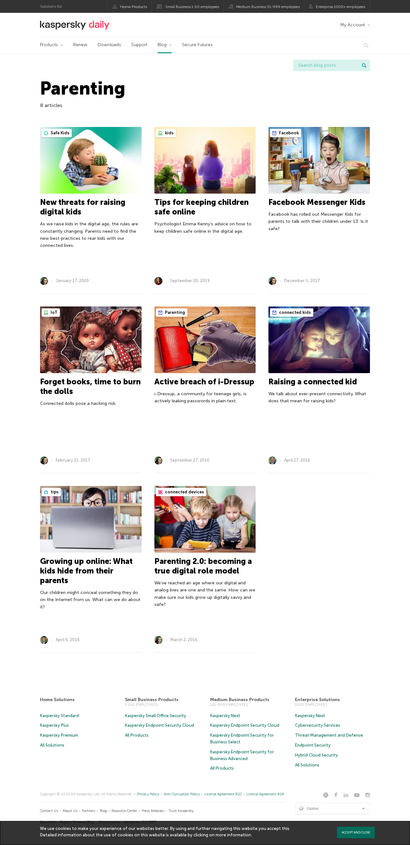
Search (364, 65)
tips (54, 491)
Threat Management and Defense (329, 735)
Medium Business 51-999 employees (268, 6)
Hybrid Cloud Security (316, 755)
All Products (137, 735)
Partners (88, 811)
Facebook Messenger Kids (316, 202)
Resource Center (124, 811)
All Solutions (52, 745)
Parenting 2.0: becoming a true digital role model (203, 565)
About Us (70, 811)
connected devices (184, 491)
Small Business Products (151, 699)
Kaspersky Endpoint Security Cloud (159, 725)
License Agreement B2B (265, 794)
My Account (352, 25)
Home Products (133, 6)
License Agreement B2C (223, 794)
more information (233, 834)
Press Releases (153, 811)
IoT (54, 312)
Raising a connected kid (312, 381)
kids (169, 132)
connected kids (294, 312)
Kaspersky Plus (54, 725)
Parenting (174, 312)
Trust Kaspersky (181, 811)
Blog (162, 44)
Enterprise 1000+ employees (340, 6)
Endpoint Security (313, 745)
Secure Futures (197, 44)
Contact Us (49, 811)
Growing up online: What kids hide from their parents (86, 570)
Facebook (288, 132)
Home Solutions (57, 699)
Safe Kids (60, 132)
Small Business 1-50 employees (192, 6)
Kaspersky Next (225, 715)
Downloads (109, 44)
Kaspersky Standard (59, 715)
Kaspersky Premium (59, 735)
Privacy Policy (148, 794)
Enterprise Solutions (317, 699)
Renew (80, 44)
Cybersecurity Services (317, 725)
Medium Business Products (239, 699)
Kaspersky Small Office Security (155, 715)
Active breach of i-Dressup (204, 381)
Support (139, 44)
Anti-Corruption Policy (182, 794)
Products (49, 44)
